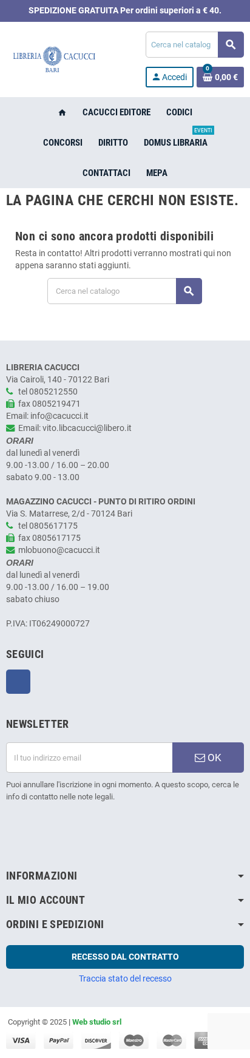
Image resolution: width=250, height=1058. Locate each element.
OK (213, 757)
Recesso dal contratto (125, 956)
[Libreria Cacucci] (53, 59)
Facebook (18, 682)
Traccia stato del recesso (125, 978)
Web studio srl (96, 1021)
